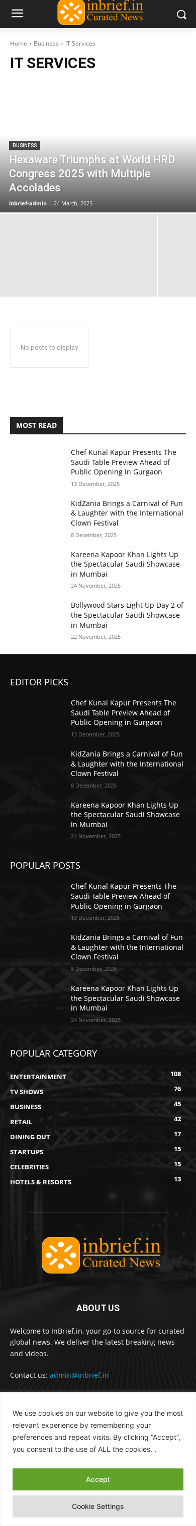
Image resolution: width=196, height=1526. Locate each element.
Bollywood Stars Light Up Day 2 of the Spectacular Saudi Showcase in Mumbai (127, 614)
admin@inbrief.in (79, 1375)
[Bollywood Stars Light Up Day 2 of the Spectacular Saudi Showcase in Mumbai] (36, 618)
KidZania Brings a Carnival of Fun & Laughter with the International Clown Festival (127, 513)
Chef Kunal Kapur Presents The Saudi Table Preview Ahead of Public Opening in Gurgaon (123, 461)
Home (18, 43)
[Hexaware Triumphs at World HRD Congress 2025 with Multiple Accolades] (98, 147)
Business (46, 43)
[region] (98, 1459)
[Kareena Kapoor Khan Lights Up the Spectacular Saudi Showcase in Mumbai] (36, 568)
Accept (98, 1479)
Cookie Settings (98, 1506)
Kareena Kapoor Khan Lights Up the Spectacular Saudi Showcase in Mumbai (125, 564)
